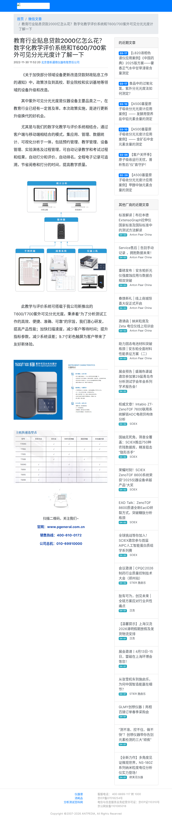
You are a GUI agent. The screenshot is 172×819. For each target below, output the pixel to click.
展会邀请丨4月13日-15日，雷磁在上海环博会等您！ (136, 658)
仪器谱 (79, 794)
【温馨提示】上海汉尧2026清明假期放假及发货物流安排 (136, 631)
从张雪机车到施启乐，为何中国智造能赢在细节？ (135, 686)
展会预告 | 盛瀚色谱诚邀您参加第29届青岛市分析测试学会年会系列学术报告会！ (136, 380)
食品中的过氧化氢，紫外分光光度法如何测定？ (136, 88)
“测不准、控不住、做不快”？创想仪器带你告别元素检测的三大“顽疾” (136, 736)
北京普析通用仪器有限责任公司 (60, 62)
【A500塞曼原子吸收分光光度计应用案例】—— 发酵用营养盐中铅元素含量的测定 (136, 111)
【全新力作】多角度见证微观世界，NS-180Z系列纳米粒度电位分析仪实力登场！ (136, 767)
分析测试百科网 (73, 802)
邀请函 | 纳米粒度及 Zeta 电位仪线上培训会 (136, 325)
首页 (20, 19)
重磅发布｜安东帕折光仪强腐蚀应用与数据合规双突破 (135, 277)
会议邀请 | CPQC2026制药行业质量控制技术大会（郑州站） (136, 575)
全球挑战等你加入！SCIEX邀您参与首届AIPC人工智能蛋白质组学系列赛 (136, 545)
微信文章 (35, 19)
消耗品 (79, 798)
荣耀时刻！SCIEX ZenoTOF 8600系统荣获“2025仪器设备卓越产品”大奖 (135, 479)
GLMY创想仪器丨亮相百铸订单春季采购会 (135, 711)
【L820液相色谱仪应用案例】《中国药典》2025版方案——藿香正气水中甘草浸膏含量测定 (136, 63)
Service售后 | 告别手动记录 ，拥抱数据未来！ (136, 252)
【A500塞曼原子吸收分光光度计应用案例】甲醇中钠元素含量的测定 (135, 182)
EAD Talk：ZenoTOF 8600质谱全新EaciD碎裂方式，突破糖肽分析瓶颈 (136, 512)
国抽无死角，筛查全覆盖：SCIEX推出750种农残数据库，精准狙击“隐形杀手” (135, 446)
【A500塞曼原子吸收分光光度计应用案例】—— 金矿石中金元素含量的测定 (136, 136)
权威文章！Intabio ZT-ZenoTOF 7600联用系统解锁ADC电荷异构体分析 (136, 413)
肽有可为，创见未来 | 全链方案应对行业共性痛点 (135, 603)
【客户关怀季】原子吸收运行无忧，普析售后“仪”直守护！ (136, 159)
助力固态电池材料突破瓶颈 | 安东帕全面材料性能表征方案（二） (135, 351)
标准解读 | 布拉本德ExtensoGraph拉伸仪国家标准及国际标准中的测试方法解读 (135, 224)
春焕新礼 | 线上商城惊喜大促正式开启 (135, 302)
